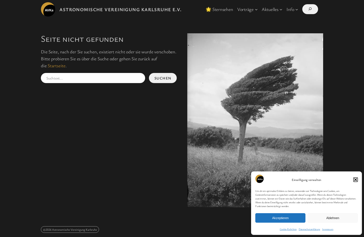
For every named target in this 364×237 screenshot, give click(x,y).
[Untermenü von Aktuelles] (281, 9)
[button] (355, 180)
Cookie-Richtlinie (288, 229)
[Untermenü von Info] (296, 9)
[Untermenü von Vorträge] (256, 9)
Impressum (327, 229)
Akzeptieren (280, 218)
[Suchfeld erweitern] (310, 9)
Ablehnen (332, 218)
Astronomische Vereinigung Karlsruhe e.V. (120, 9)
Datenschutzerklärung (309, 229)
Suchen (162, 78)
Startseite (57, 65)
